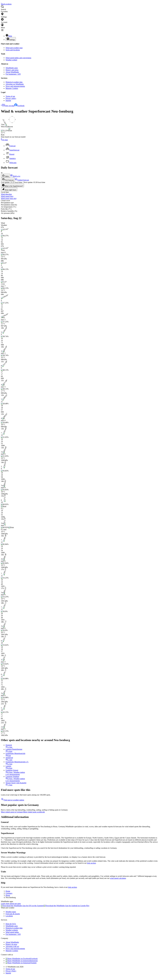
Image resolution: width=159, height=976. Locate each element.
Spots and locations (13, 50)
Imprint (8, 100)
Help (10, 36)
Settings (12, 40)
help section (91, 863)
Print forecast (9, 180)
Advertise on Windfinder (15, 84)
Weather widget (11, 60)
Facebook (20, 106)
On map (5, 140)
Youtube (33, 963)
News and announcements (15, 86)
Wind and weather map (14, 48)
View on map (9, 106)
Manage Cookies (12, 88)
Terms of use (10, 96)
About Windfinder (12, 72)
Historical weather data (14, 82)
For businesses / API (13, 74)
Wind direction (6, 194)
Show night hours (10, 190)
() (7, 196)
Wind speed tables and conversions (18, 58)
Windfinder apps (12, 68)
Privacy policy (11, 98)
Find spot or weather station (14, 800)
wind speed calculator (118, 878)
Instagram (34, 961)
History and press (12, 70)
